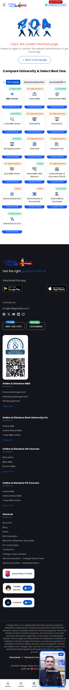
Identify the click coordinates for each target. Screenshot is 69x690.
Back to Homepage (36, 59)
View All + (8, 406)
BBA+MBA (8, 461)
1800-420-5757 (13, 326)
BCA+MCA (8, 457)
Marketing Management (15, 396)
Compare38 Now (57, 132)
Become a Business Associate (18, 540)
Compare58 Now (57, 157)
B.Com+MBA (9, 466)
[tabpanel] (34, 164)
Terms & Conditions (34, 657)
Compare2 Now (57, 182)
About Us (7, 522)
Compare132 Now (35, 107)
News (5, 531)
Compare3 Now (57, 207)
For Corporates (10, 545)
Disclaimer (15, 657)
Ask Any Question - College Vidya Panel (23, 558)
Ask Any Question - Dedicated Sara (21, 562)
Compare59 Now (34, 132)
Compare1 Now (12, 207)
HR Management (11, 400)
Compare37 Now (57, 107)
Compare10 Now (12, 157)
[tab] (12, 82)
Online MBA (8, 426)
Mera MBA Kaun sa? (12, 107)
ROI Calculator (10, 536)
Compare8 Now (12, 132)
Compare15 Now (11, 182)
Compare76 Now (34, 157)
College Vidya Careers (14, 554)
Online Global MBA (12, 430)
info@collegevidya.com (16, 308)
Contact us (8, 549)
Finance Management (14, 392)
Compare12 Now (34, 207)
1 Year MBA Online (12, 435)
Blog (5, 527)
